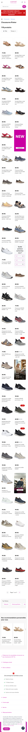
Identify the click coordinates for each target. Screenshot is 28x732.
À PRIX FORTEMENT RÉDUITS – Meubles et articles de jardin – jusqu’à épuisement (11, 12)
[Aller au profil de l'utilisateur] (22, 2)
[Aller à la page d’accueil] (1, 19)
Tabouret (6, 604)
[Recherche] (24, 6)
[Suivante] (19, 592)
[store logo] (13, 2)
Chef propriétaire (16, 604)
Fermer (6, 728)
